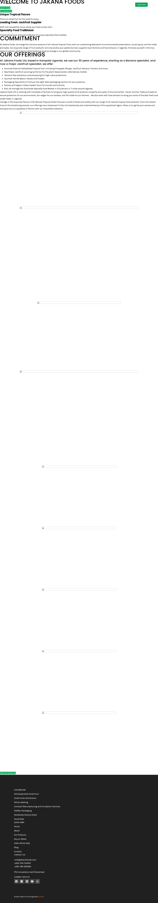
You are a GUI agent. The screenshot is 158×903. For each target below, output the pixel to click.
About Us (78, 4)
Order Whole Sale (22, 843)
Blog (16, 847)
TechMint (41, 897)
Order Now (141, 4)
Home (29, 4)
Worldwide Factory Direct (25, 815)
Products (42, 4)
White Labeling (21, 802)
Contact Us (94, 4)
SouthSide (19, 819)
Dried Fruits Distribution (25, 798)
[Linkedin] (27, 881)
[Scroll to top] (153, 899)
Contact (18, 851)
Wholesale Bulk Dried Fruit (26, 794)
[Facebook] (16, 881)
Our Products (20, 835)
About (17, 830)
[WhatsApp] (37, 881)
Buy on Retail (20, 839)
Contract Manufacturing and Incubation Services (37, 806)
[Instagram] (21, 881)
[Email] (32, 881)
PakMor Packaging (23, 810)
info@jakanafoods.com (25, 860)
